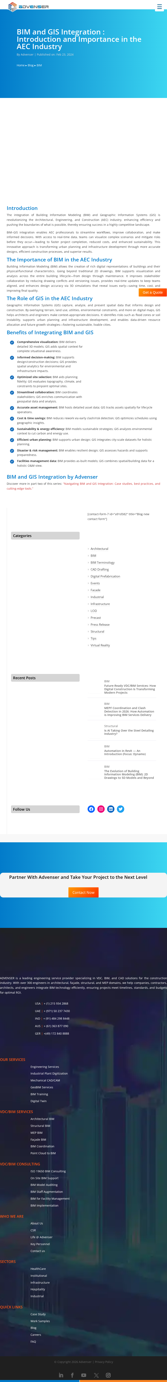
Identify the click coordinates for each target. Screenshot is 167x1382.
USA (38, 1003)
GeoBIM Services (42, 1087)
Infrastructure (100, 604)
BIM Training (39, 1094)
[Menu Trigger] (159, 6)
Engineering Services (45, 1067)
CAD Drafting (100, 569)
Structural (97, 631)
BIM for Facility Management (50, 1198)
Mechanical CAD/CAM (45, 1080)
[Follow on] (96, 1375)
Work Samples (40, 1321)
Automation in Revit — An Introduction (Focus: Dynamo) (125, 752)
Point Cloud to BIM (43, 1153)
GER (38, 1033)
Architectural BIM (42, 1119)
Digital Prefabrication (105, 576)
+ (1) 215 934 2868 (56, 1003)
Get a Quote (153, 292)
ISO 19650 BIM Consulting (48, 1171)
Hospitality (38, 1289)
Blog (31, 65)
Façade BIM (38, 1139)
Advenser (27, 54)
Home (21, 65)
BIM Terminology (103, 562)
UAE (38, 1011)
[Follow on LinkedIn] (61, 1375)
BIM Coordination (42, 1146)
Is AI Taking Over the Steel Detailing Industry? (129, 732)
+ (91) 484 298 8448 (56, 1018)
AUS (38, 1026)
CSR (33, 1230)
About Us (37, 1223)
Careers (36, 1335)
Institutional (39, 1276)
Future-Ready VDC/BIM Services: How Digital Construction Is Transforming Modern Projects (130, 689)
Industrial (97, 597)
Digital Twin (39, 1101)
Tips (93, 638)
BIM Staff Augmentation (47, 1192)
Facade (95, 590)
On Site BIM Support (44, 1178)
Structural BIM (40, 1126)
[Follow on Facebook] (72, 1375)
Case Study (38, 1314)
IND (37, 1018)
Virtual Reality (100, 645)
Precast (96, 618)
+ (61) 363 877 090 (56, 1026)
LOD (94, 611)
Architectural (99, 549)
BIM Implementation (44, 1205)
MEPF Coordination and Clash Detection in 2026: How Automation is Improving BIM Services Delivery (129, 711)
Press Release (100, 624)
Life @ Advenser (42, 1237)
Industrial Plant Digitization (49, 1073)
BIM (93, 555)
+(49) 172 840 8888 (56, 1033)
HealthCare (38, 1269)
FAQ (33, 1341)
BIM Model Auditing (44, 1185)
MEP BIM (37, 1133)
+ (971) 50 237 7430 (57, 1011)
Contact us (38, 1251)
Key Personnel (40, 1244)
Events (95, 583)
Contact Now (83, 892)
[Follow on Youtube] (84, 1375)
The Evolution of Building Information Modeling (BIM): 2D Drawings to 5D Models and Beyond (129, 774)
